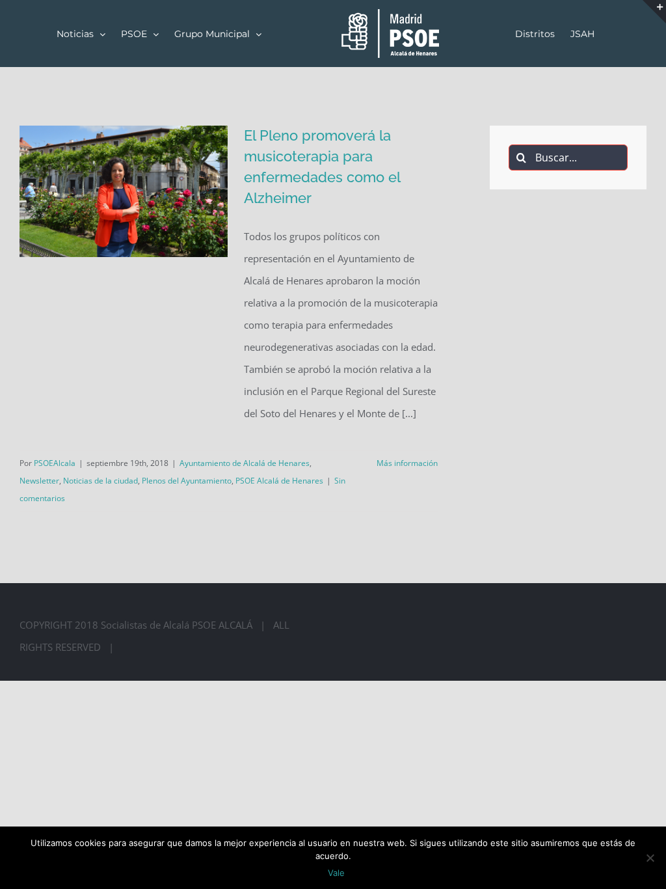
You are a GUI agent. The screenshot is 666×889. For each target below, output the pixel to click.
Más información (407, 463)
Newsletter (39, 480)
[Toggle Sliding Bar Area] (654, 11)
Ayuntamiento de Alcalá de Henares (245, 463)
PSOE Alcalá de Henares (279, 480)
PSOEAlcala (54, 463)
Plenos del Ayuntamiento (187, 480)
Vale (336, 873)
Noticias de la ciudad (100, 480)
